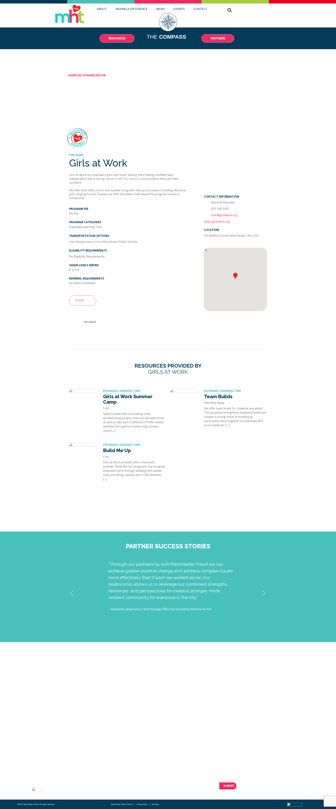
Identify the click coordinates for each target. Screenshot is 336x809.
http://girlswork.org (217, 222)
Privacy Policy (142, 804)
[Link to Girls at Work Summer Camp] (84, 391)
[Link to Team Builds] (185, 391)
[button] (229, 10)
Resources (76, 774)
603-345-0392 (220, 209)
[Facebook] (276, 788)
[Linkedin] (295, 788)
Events (179, 9)
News (160, 9)
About (102, 9)
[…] (113, 431)
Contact (200, 9)
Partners (74, 780)
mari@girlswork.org (224, 215)
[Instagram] (301, 788)
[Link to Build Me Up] (84, 445)
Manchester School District (122, 804)
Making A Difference (131, 9)
